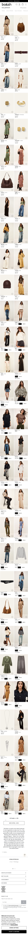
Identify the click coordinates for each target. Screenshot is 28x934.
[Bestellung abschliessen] (23, 4)
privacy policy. (14, 924)
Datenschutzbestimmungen (13, 905)
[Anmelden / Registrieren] (19, 4)
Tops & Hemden (18, 10)
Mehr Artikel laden (14, 823)
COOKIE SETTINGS (14, 927)
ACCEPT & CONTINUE (14, 931)
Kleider (3, 10)
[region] (14, 923)
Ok (23, 902)
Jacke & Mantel (9, 10)
